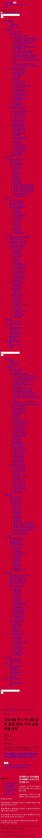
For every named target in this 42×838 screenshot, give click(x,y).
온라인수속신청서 (11, 789)
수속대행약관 (10, 787)
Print (6, 763)
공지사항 (8, 791)
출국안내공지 (10, 794)
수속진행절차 (10, 785)
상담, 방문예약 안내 (12, 783)
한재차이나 (11, 710)
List (5, 769)
